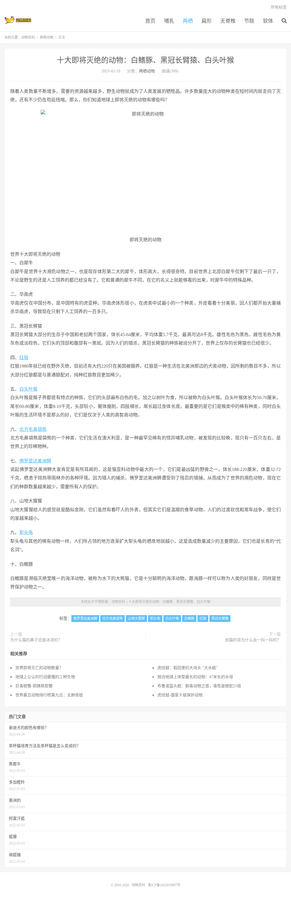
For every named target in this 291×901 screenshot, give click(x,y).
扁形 (206, 21)
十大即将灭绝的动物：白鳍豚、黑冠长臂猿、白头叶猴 (145, 60)
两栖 (188, 21)
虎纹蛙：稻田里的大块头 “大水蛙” (187, 668)
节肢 (249, 21)
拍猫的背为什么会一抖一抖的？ (253, 640)
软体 (268, 21)
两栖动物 (46, 37)
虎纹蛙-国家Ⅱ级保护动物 (180, 695)
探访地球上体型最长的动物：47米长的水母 (195, 677)
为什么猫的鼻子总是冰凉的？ (36, 640)
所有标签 (279, 7)
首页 (150, 21)
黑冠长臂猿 (219, 619)
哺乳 (169, 21)
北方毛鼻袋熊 (33, 429)
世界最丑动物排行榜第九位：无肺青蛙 (49, 695)
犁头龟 (26, 532)
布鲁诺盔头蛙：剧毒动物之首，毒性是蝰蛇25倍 (199, 686)
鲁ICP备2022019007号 (164, 885)
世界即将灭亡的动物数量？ (39, 668)
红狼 (23, 357)
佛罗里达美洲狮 (35, 460)
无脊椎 (228, 21)
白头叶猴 (28, 389)
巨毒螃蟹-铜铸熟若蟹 (34, 686)
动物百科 (18, 20)
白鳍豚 (189, 619)
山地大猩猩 (136, 619)
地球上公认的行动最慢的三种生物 (45, 677)
